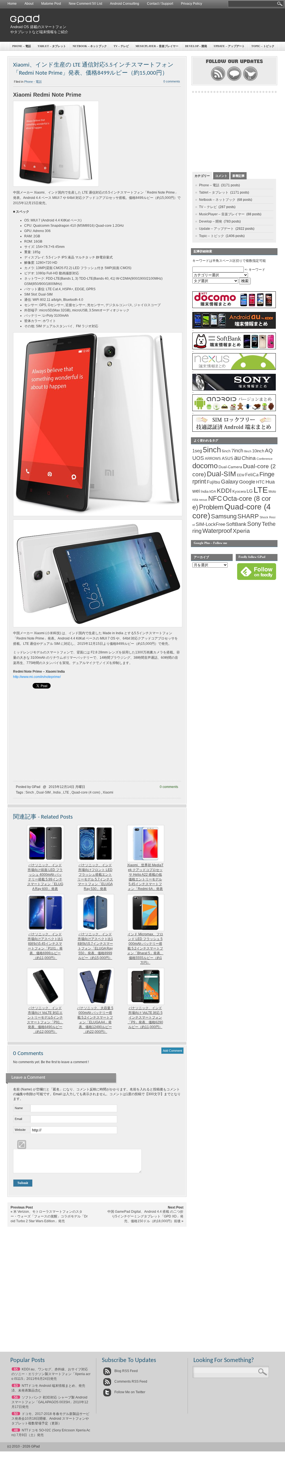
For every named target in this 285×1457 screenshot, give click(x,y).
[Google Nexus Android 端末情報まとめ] (234, 369)
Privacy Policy (191, 4)
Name (19, 1108)
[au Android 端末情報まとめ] (234, 328)
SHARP (248, 516)
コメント (221, 175)
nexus (203, 499)
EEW (240, 475)
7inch (237, 450)
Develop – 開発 (196, 46)
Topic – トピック (262, 46)
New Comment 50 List (85, 4)
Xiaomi (108, 792)
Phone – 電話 (21, 46)
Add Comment (172, 1050)
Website (20, 1129)
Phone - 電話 (33, 81)
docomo (205, 466)
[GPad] (24, 22)
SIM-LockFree (210, 524)
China (249, 458)
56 (16, 1397)
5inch (30, 792)
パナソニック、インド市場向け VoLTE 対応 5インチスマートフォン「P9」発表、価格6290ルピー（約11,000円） (145, 1017)
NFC (215, 498)
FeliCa (252, 474)
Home (12, 4)
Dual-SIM (43, 792)
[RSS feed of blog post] (218, 80)
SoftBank (236, 524)
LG (250, 491)
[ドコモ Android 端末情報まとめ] (234, 307)
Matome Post (51, 4)
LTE (66, 792)
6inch (226, 451)
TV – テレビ (121, 46)
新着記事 (238, 175)
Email (18, 1119)
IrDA (212, 492)
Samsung (224, 516)
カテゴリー (202, 175)
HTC (260, 482)
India (57, 792)
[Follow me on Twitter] (250, 80)
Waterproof (217, 531)
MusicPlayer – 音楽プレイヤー (157, 46)
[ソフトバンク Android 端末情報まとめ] (234, 348)
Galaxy (229, 482)
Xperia (241, 531)
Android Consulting (124, 4)
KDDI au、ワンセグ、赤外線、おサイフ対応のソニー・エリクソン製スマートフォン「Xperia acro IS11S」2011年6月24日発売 (50, 1374)
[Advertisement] (174, 25)
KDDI (224, 490)
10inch (258, 450)
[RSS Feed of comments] (234, 80)
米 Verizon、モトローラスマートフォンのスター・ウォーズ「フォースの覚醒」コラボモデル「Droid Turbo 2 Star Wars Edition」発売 (49, 1216)
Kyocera (239, 491)
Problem (211, 507)
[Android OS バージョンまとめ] (234, 410)
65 (16, 1369)
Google (247, 482)
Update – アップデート (229, 46)
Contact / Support (160, 4)
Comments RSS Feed (130, 1381)
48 (16, 1430)
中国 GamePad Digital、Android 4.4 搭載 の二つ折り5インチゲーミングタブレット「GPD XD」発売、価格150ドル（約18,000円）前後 (145, 1216)
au (237, 457)
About (28, 4)
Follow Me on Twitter (129, 1392)
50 (16, 1414)
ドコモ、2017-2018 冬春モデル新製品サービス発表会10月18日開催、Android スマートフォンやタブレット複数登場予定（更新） (50, 1418)
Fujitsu (213, 482)
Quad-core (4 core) (86, 792)
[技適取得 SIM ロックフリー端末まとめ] (234, 431)
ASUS (227, 458)
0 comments (171, 81)
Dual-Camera (230, 467)
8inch (247, 451)
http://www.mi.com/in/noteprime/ (37, 677)
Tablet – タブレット (52, 46)
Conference (264, 458)
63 (16, 1386)
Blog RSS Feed (126, 1371)
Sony (254, 523)
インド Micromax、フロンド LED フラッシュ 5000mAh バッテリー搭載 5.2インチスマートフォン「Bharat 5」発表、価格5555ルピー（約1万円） (145, 948)
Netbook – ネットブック (90, 46)
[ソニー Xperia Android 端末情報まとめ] (234, 389)
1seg (197, 450)
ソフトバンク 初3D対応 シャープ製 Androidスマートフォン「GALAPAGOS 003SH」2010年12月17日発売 (49, 1402)
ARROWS (213, 459)
